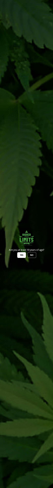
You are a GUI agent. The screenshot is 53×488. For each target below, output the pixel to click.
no (31, 255)
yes (21, 255)
